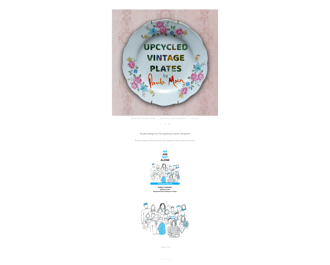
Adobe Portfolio (168, 259)
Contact (195, 118)
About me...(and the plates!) (173, 118)
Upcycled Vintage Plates (143, 118)
